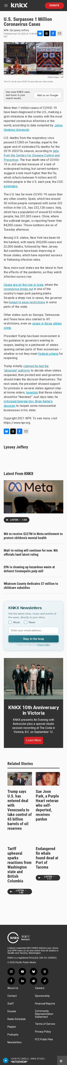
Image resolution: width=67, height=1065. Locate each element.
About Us (12, 988)
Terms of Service (45, 1024)
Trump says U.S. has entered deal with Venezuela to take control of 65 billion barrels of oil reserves (19, 810)
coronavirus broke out (18, 289)
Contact (12, 996)
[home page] (19, 6)
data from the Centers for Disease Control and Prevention (32, 155)
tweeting (32, 392)
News (32, 622)
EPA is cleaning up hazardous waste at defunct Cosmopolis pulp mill (29, 569)
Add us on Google (47, 95)
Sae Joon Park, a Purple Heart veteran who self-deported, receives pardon (47, 805)
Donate (54, 5)
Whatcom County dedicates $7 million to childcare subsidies (31, 586)
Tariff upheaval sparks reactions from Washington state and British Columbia (19, 864)
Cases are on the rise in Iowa (23, 284)
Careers (39, 988)
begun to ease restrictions (27, 302)
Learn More (33, 740)
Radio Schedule (16, 1019)
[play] (5, 1060)
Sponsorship (42, 996)
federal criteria (48, 353)
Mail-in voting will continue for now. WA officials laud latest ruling (31, 552)
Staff (10, 1003)
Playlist (11, 1027)
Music (16, 622)
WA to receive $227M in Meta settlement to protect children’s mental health (33, 536)
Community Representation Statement (44, 1014)
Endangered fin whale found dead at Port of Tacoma (47, 857)
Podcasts (12, 1034)
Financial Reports (45, 1003)
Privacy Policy (43, 645)
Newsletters (14, 1042)
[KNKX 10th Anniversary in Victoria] (33, 678)
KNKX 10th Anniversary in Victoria (33, 710)
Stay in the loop (33, 638)
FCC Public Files (44, 1039)
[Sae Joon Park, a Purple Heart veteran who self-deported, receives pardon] (48, 779)
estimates (10, 186)
